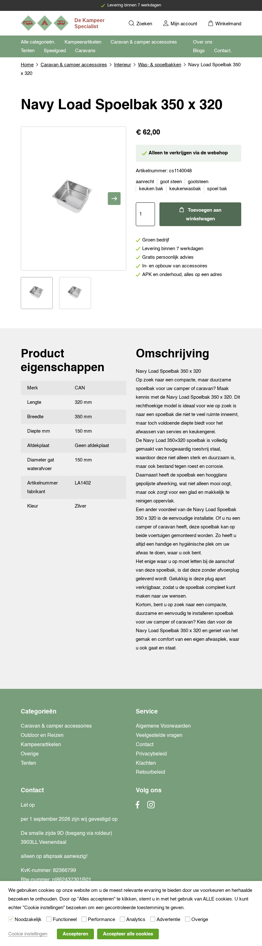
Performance (101, 919)
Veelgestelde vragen (159, 735)
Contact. (223, 50)
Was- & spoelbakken (159, 64)
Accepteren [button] (75, 934)
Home (27, 64)
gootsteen (198, 181)
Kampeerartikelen (83, 42)
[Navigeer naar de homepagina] (63, 23)
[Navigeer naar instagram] (151, 806)
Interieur (122, 64)
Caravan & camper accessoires (144, 42)
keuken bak (151, 188)
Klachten (146, 763)
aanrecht (145, 181)
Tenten (28, 50)
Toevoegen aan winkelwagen (203, 214)
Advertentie (168, 919)
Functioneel (65, 919)
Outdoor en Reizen (42, 735)
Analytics (135, 919)
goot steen (171, 181)
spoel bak (217, 188)
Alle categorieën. (38, 42)
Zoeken (143, 23)
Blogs (199, 50)
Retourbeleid (150, 772)
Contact (144, 744)
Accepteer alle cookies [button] (128, 934)
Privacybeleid (151, 754)
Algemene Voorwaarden (163, 726)
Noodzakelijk (28, 919)
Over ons (202, 42)
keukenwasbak (185, 188)
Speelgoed (55, 50)
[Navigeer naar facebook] (138, 806)
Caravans (85, 50)
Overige (30, 754)
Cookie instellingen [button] (27, 934)
